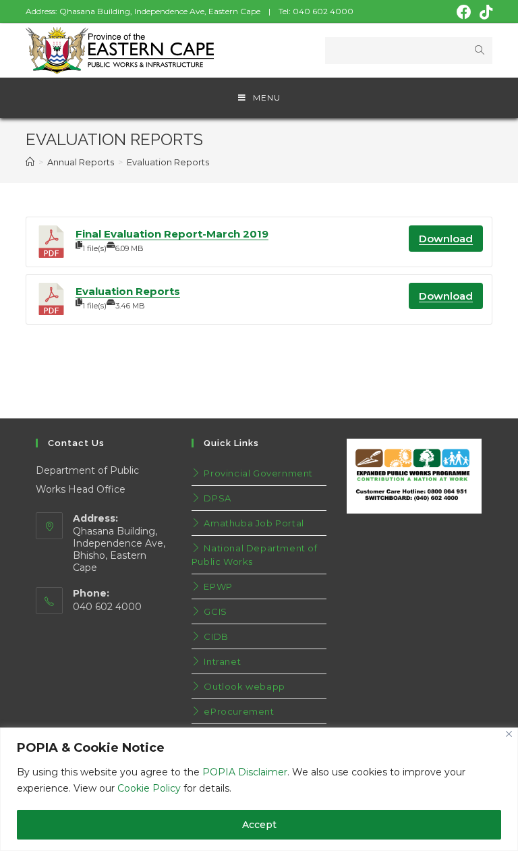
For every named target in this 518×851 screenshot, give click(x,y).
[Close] (509, 734)
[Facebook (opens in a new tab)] (464, 12)
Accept (259, 825)
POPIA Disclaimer (244, 772)
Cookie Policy (149, 788)
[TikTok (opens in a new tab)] (484, 12)
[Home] (30, 162)
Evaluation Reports (128, 291)
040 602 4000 (323, 11)
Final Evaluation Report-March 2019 (172, 233)
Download (446, 238)
